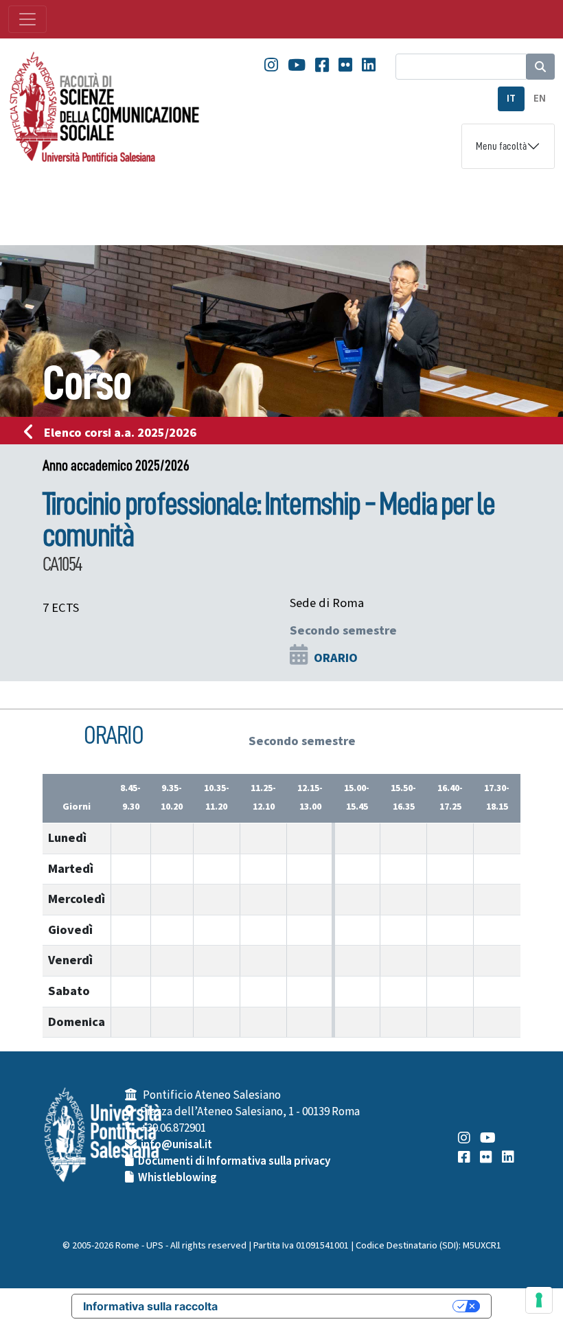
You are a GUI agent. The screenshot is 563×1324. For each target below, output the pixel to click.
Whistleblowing (177, 1177)
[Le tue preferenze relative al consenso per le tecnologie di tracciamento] (539, 1300)
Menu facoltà (501, 146)
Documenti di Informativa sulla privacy (234, 1161)
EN (539, 98)
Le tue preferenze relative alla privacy (342, 1306)
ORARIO (336, 658)
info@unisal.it (176, 1145)
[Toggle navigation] (27, 19)
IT (511, 98)
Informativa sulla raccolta (150, 1306)
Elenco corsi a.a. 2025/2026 (120, 433)
